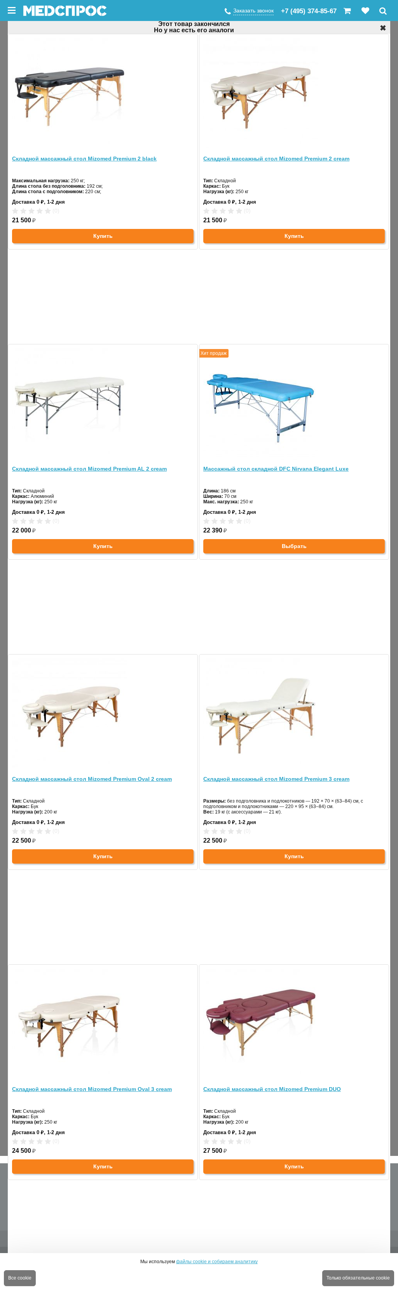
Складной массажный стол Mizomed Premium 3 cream (276, 779)
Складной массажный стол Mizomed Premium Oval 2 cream (92, 779)
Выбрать (294, 546)
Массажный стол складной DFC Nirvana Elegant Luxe (276, 469)
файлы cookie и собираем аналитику (217, 1261)
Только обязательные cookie (358, 1278)
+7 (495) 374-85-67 (309, 11)
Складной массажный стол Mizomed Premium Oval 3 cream (92, 1089)
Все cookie (19, 1278)
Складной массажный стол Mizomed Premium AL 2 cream (89, 469)
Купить (103, 236)
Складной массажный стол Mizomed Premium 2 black (84, 158)
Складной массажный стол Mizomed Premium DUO (272, 1089)
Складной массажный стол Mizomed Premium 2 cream (276, 158)
